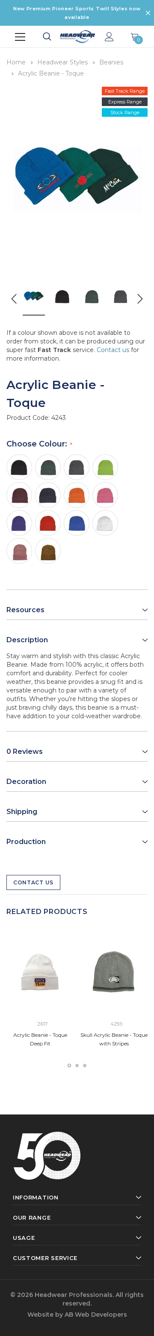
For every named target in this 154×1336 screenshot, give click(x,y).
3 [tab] (84, 1065)
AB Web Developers (96, 1314)
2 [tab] (77, 1065)
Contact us (113, 350)
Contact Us (33, 882)
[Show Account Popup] (109, 37)
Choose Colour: (37, 444)
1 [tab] (69, 1065)
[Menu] (20, 37)
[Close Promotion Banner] (148, 13)
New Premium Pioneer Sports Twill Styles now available (77, 13)
